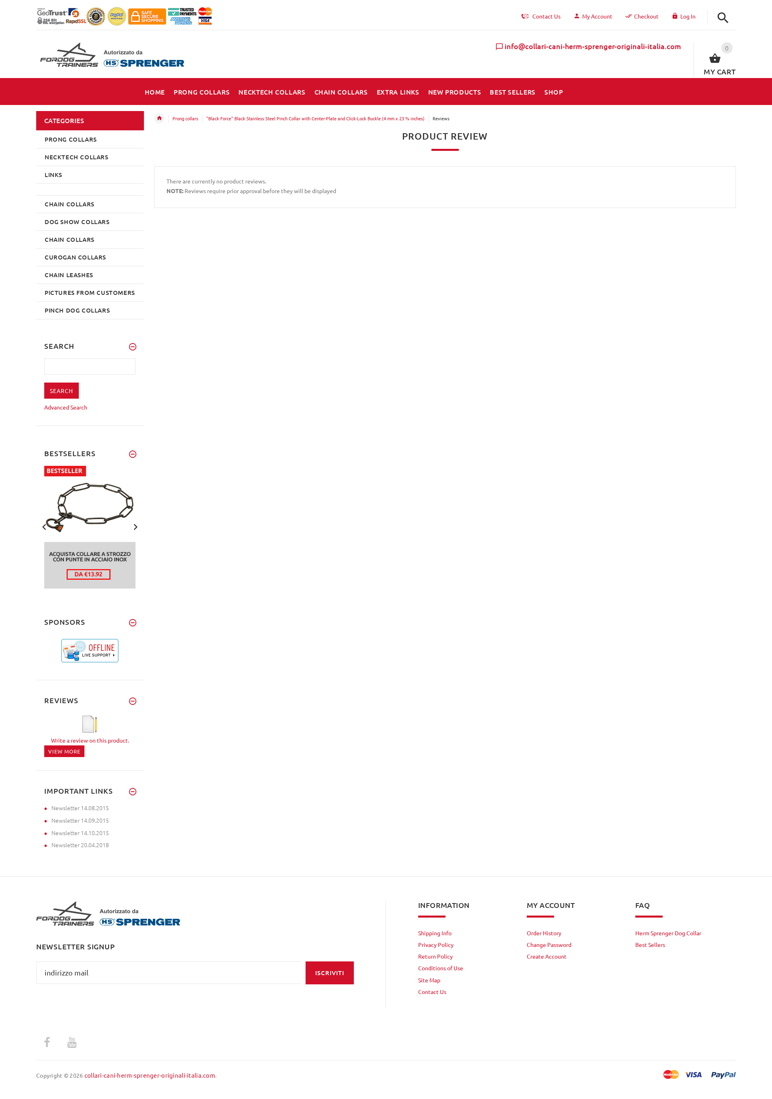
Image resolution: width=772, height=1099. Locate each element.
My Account (597, 16)
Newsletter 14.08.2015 (80, 808)
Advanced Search (65, 407)
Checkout (646, 16)
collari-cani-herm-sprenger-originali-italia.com (149, 1075)
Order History (544, 932)
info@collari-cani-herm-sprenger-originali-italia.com (593, 46)
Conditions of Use (440, 967)
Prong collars (185, 118)
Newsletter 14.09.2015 (80, 820)
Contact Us (432, 991)
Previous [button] (44, 526)
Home (159, 118)
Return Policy (435, 956)
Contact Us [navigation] (546, 16)
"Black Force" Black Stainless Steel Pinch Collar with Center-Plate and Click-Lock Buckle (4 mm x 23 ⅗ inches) (315, 118)
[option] (90, 527)
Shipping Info (435, 932)
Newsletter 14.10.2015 (80, 833)
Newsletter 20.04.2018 (80, 845)
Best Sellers (650, 944)
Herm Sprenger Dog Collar (668, 932)
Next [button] (135, 526)
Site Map (429, 980)
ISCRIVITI (329, 973)
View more (64, 751)
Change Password (549, 944)
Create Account (547, 956)
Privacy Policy (436, 944)
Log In (688, 16)
